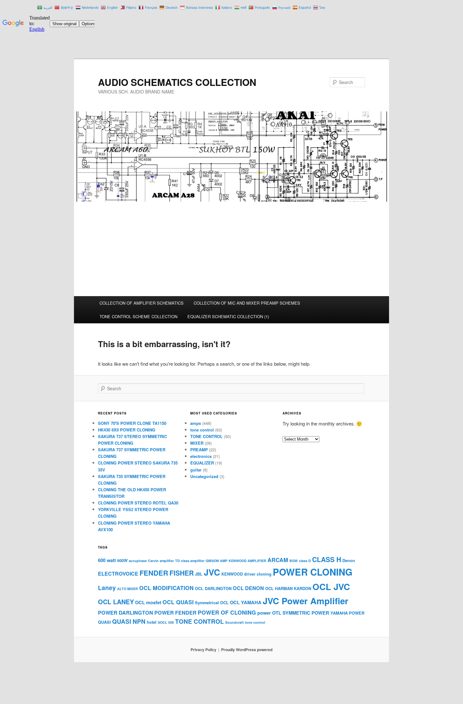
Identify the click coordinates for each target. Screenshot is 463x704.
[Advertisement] (231, 249)
